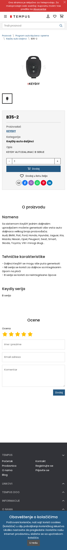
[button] (7, 98)
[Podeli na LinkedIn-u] (49, 182)
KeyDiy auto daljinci (16, 38)
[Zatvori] (65, 2)
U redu (33, 543)
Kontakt (41, 461)
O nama (7, 470)
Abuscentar (39, 9)
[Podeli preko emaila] (18, 182)
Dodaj (59, 392)
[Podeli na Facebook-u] (25, 182)
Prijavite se (42, 470)
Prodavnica (9, 465)
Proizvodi (6, 35)
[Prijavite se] (48, 16)
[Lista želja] (54, 16)
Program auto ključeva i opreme (32, 35)
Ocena (6, 328)
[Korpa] (61, 16)
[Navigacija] (5, 16)
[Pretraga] (61, 26)
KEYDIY (11, 131)
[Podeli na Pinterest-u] (43, 182)
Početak (7, 461)
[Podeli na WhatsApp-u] (37, 182)
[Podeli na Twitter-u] (31, 182)
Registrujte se (44, 465)
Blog (5, 475)
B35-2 (34, 38)
